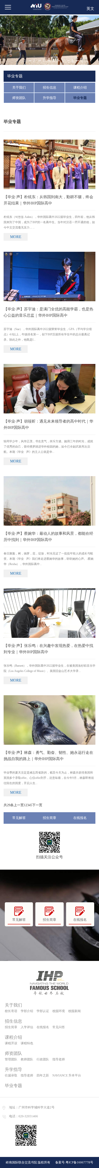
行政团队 (43, 1059)
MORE (15, 237)
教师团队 (27, 1059)
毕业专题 (80, 98)
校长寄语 (11, 1011)
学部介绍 (27, 1011)
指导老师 (58, 1059)
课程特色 (27, 1043)
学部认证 (43, 1011)
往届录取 (11, 1075)
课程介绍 (80, 87)
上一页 (19, 805)
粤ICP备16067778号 (79, 1162)
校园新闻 (74, 1011)
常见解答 (19, 818)
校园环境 (58, 1011)
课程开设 (11, 1043)
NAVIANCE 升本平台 (66, 1075)
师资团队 (19, 98)
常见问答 (58, 1027)
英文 (90, 8)
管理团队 (11, 1059)
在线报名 (80, 818)
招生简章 (49, 818)
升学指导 (49, 98)
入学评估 (27, 1027)
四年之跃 (43, 1075)
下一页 (37, 805)
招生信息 (49, 87)
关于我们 (19, 87)
